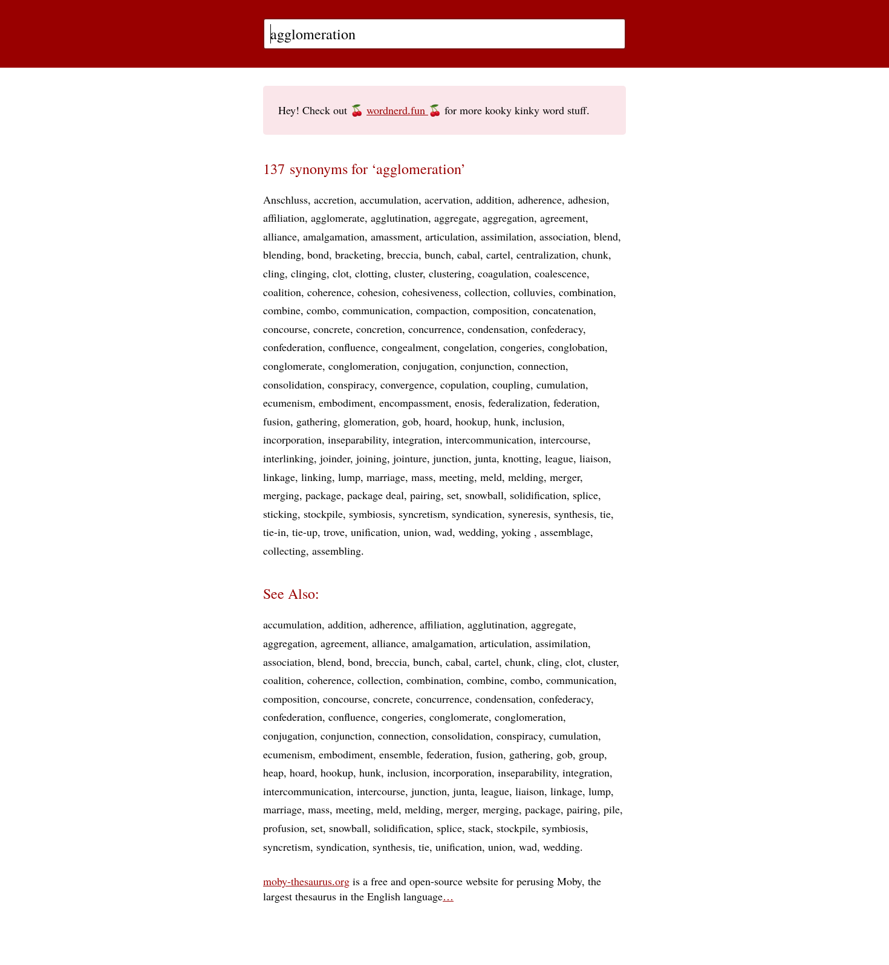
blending (282, 254)
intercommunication (489, 439)
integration (416, 439)
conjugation (428, 365)
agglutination (399, 217)
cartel (498, 254)
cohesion (376, 292)
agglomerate (338, 217)
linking (316, 477)
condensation (496, 328)
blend (606, 236)
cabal (468, 254)
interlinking (288, 458)
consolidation (292, 384)
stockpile (323, 513)
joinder (335, 458)
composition (500, 310)
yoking (517, 531)
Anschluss (285, 199)
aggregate (455, 217)
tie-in (274, 531)
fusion (276, 421)
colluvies (533, 292)
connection (541, 365)
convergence (407, 384)
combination (586, 292)
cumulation (560, 384)
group (591, 754)
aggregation (508, 217)
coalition (282, 292)
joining (371, 458)
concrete (331, 328)
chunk (595, 254)
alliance (280, 236)
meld (491, 477)
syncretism (422, 513)
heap (273, 772)
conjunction (486, 365)
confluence (352, 347)
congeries (521, 347)
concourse (285, 328)
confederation (292, 347)
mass (422, 477)
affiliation (284, 217)
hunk (505, 421)
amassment (395, 236)
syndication (477, 513)
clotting (371, 273)
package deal (375, 495)
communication (376, 310)
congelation (468, 347)
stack (479, 828)
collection (485, 292)
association (563, 236)
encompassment (414, 402)
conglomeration (362, 365)
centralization (546, 254)
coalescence (561, 273)
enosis (468, 402)
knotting (521, 458)
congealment (409, 347)
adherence (540, 199)
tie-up (305, 531)
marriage (385, 477)
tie (605, 513)
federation (575, 402)
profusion (284, 828)
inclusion (542, 421)
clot (341, 273)
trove (334, 531)
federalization (517, 402)
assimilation (507, 236)
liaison (593, 458)
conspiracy (351, 384)
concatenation (563, 310)
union (415, 531)
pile (612, 809)
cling (274, 273)
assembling (336, 550)
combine (282, 310)
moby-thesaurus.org (306, 881)
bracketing (358, 254)
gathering (316, 421)
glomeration (370, 421)
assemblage (565, 531)
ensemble (399, 754)
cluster (408, 273)
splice (585, 495)
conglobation (576, 347)
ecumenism (288, 402)
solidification (538, 495)
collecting (284, 550)
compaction (441, 310)
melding (526, 477)
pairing (425, 495)
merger (565, 477)
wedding (476, 531)
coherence (329, 292)
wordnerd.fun (397, 110)
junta (486, 458)
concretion (379, 328)
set (453, 495)
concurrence (434, 328)
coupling (511, 384)
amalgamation (334, 236)
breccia (402, 254)
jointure (410, 458)
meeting (456, 477)
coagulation (503, 273)
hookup (471, 421)
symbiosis (370, 513)
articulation (450, 236)
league (559, 458)
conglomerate (292, 365)
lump (349, 477)
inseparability (357, 439)
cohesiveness (430, 292)
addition (494, 199)
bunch (438, 254)
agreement (562, 217)
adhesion (587, 199)
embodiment (346, 402)
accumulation (389, 199)
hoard (437, 421)
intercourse (563, 439)
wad (443, 531)
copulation (463, 384)
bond (318, 254)
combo (321, 310)
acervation (447, 199)
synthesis (574, 513)
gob (410, 421)
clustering (450, 273)
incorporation (292, 439)
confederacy (557, 328)
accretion (334, 199)
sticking (280, 513)
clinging (309, 273)
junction (451, 458)
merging (281, 495)
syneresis (528, 513)
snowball (484, 495)
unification (374, 531)
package (323, 495)
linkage (279, 477)
